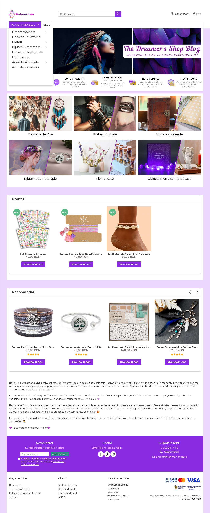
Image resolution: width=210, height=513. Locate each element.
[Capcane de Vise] (40, 113)
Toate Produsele (23, 24)
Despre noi (15, 485)
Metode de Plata (68, 485)
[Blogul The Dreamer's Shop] (126, 51)
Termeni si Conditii (19, 489)
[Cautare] (118, 14)
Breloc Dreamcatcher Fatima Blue (177, 347)
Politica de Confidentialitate (25, 493)
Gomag (196, 498)
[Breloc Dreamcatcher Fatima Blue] (177, 321)
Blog (46, 24)
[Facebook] (101, 454)
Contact (13, 497)
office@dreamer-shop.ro (171, 456)
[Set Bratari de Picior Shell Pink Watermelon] (129, 228)
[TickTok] (107, 454)
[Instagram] (113, 454)
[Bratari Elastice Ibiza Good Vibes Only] (81, 228)
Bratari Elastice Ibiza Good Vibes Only (81, 254)
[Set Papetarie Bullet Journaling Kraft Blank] (129, 321)
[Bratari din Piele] (105, 113)
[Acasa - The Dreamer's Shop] (25, 14)
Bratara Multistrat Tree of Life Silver (33, 347)
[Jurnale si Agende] (169, 113)
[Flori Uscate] (105, 157)
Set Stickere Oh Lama (33, 254)
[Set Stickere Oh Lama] (33, 228)
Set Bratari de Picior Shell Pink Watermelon (129, 254)
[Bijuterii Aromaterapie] (40, 157)
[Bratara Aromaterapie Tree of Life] (81, 321)
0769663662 (171, 452)
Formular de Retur (68, 493)
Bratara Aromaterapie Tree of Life (81, 347)
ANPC (61, 497)
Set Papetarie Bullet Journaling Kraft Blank (129, 347)
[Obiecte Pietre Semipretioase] (169, 157)
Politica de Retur (67, 489)
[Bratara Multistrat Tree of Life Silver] (33, 321)
